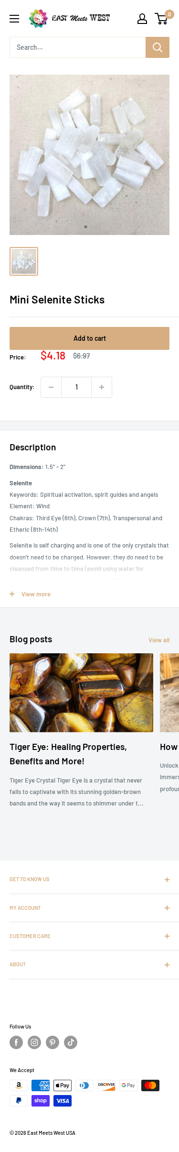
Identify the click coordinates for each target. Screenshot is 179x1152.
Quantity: (22, 387)
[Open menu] (14, 18)
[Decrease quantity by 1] (51, 387)
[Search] (157, 47)
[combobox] (78, 47)
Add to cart (90, 338)
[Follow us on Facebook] (16, 1042)
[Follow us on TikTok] (70, 1042)
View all (158, 640)
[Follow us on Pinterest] (52, 1042)
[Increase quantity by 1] (102, 387)
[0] (162, 18)
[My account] (142, 18)
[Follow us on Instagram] (34, 1042)
